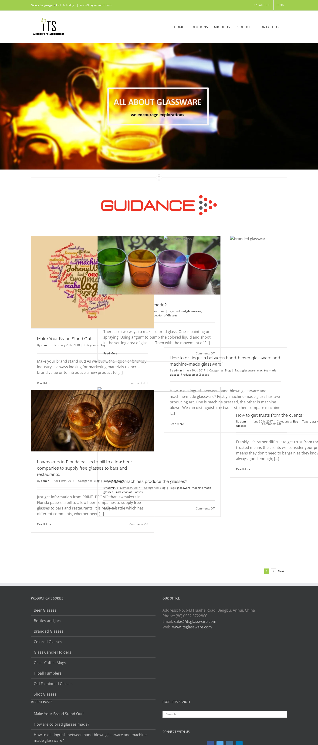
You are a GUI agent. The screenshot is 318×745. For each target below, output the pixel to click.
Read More (44, 383)
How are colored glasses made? (61, 724)
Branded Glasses (48, 631)
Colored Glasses (48, 641)
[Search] (285, 27)
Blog (295, 421)
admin (45, 345)
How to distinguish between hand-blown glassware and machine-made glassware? (91, 737)
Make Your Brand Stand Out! (65, 338)
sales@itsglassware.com (96, 5)
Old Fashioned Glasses (53, 683)
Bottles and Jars (47, 620)
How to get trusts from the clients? (270, 415)
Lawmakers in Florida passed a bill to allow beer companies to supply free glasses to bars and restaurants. (84, 468)
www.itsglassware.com (192, 627)
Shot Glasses (45, 694)
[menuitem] (262, 5)
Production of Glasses (195, 375)
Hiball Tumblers (47, 673)
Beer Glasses (45, 610)
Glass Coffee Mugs (50, 662)
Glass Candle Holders (52, 652)
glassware (183, 488)
